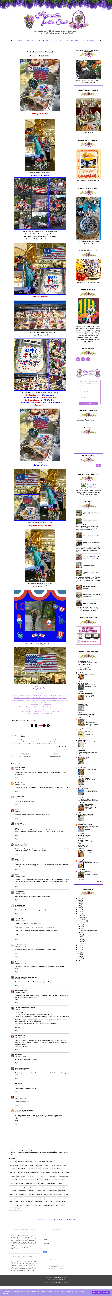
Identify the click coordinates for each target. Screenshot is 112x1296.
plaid (51, 1201)
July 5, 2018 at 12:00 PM (20, 946)
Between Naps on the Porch (86, 714)
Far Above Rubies (83, 840)
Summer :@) (87, 852)
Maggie (17, 1097)
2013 (79, 953)
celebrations (36, 1198)
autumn (66, 1194)
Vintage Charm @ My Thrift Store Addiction (43, 700)
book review (28, 1198)
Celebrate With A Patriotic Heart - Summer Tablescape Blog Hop (91, 557)
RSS (49, 1219)
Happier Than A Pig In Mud (85, 850)
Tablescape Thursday (25, 1187)
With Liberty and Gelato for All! (89, 930)
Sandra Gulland (19, 1183)
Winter (12, 1194)
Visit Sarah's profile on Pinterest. (85, 420)
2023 (79, 904)
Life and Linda (82, 740)
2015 (79, 949)
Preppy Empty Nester (84, 861)
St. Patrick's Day (51, 1183)
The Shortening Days (89, 759)
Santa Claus (29, 1183)
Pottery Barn (43, 1176)
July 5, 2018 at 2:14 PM (20, 978)
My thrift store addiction (22, 1068)
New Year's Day (21, 1176)
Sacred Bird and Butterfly (58, 1179)
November (82, 917)
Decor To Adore (19, 918)
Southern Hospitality (83, 668)
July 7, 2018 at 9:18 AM (20, 1037)
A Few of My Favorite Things (25, 1161)
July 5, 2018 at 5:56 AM (20, 876)
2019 (79, 911)
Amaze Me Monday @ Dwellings (27, 709)
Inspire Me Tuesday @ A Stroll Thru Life (48, 711)
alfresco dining (58, 1194)
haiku (16, 1201)
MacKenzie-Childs (31, 720)
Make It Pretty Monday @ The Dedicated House (49, 709)
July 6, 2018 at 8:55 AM (20, 992)
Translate (60, 1268)
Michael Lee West (45, 1172)
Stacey (17, 874)
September (82, 921)
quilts (63, 1201)
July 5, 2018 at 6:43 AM (20, 893)
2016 (79, 947)
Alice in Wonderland (40, 1161)
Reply (16, 778)
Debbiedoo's (81, 751)
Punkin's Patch (82, 768)
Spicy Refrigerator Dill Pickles (85, 842)
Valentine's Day (22, 1190)
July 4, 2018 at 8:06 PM (20, 811)
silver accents (20, 1205)
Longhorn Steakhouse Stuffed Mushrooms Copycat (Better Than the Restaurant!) (91, 723)
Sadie (11, 1183)
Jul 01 (83, 932)
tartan (57, 1205)
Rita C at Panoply (20, 767)
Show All (99, 881)
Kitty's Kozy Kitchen (83, 778)
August (81, 923)
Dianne (17, 810)
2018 (79, 913)
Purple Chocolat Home (84, 871)
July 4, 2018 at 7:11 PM (20, 769)
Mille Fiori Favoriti (83, 788)
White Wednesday (52, 1190)
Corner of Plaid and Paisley (85, 814)
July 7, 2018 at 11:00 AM (20, 1056)
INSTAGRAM (59, 1219)
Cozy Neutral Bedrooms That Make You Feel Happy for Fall (87, 663)
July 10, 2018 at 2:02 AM (20, 1098)
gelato (24, 720)
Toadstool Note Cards (90, 816)
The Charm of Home (83, 757)
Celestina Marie (19, 783)
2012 (79, 955)
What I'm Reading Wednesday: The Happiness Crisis (88, 733)
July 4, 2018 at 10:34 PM (20, 824)
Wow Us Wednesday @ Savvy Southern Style (40, 713)
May (80, 936)
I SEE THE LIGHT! (82, 847)
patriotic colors (38, 1201)
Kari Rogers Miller (20, 1035)
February (82, 941)
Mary (16, 859)
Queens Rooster (53, 1176)
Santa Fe (36, 1183)
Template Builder (61, 1279)
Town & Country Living (84, 661)
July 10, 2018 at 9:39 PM (20, 1111)
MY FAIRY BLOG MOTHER (62, 1282)
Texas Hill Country (43, 1187)
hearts (22, 1201)
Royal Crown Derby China (43, 1179)
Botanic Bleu (18, 823)
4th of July (13, 1161)
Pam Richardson (19, 891)
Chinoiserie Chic (82, 704)
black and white (18, 1198)
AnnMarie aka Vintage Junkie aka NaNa (26, 977)
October (81, 919)
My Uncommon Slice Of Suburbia (87, 799)
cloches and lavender (21, 945)
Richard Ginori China (21, 1179)
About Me (29, 40)
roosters (12, 1205)
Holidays (58, 40)
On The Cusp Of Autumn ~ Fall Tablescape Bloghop (91, 513)
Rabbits (12, 1179)
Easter (40, 1165)
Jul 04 (83, 928)
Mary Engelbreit (25, 1172)
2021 (79, 908)
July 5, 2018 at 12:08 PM (20, 963)
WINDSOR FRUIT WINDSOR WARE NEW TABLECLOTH (90, 807)
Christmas (24, 1165)
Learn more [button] (6, 1293)
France (53, 1165)
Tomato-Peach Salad (89, 674)
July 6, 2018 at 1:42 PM (20, 1009)
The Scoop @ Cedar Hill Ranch (29, 711)
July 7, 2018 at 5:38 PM (20, 1069)
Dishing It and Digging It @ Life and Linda (30, 707)
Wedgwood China (41, 1190)
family (47, 1198)
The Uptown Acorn (83, 683)
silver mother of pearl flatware (34, 1205)
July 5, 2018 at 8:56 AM (20, 920)
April (80, 938)
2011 (79, 957)
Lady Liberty (45, 1168)
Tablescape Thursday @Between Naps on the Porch (25, 695)
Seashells (86, 705)
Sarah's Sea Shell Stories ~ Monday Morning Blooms (91, 595)
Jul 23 (83, 926)
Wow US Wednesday (21, 1194)
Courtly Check (33, 1165)
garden (65, 1198)
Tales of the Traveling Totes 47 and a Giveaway (91, 873)
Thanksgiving (53, 1187)
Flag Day (47, 1165)
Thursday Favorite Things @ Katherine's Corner (30, 698)
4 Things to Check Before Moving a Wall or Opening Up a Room (87, 753)
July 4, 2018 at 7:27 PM (20, 784)
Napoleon (12, 1176)
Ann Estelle (50, 1161)
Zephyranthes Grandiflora (35, 1194)
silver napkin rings (48, 1205)
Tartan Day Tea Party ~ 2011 (89, 603)
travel (62, 1205)
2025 (79, 900)
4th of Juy (19, 720)
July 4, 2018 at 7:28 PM (20, 798)
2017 (79, 945)
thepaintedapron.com (21, 990)
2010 (79, 959)
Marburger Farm (14, 1172)
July (80, 925)
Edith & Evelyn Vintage (84, 835)
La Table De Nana (20, 905)
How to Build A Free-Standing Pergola (88, 800)
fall (43, 1198)
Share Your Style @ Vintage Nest (22, 700)
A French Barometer (83, 837)
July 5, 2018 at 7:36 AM (20, 906)
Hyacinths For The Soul (60, 1277)
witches (18, 1209)
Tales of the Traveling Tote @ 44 (91, 535)
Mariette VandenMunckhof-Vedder (25, 1007)
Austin (57, 1161)
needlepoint (29, 1201)
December (82, 915)
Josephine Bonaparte (34, 1168)
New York (30, 1176)
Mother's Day (65, 1172)
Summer (59, 1183)
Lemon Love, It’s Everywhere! (86, 716)
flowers (53, 1198)
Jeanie (17, 962)
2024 (79, 902)
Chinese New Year (15, 1165)
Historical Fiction (22, 1168)
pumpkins (57, 1201)
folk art (59, 1198)
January (81, 943)
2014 (79, 951)
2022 (79, 906)
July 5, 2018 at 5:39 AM (20, 860)
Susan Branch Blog (83, 845)
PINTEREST (71, 1219)
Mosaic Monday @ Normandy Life (52, 707)
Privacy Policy (88, 40)
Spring (42, 1183)
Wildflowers (62, 1190)
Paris (36, 1176)
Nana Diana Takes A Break (85, 693)
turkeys (12, 1209)
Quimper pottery (63, 1176)
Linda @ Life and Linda (21, 844)
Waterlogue (31, 1190)
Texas (34, 1187)
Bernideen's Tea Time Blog (85, 804)
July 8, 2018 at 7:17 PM (20, 1085)
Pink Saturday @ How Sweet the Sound (40, 704)
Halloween (13, 1168)
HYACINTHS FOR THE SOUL (86, 825)
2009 (79, 960)
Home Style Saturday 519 (85, 669)
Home (20, 40)
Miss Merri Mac (56, 1172)
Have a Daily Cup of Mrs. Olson (24, 1110)
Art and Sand (18, 1054)
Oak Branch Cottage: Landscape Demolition (90, 685)
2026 (79, 898)
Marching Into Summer (89, 565)
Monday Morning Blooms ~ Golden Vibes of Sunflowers (91, 828)
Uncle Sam (13, 1190)
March (81, 940)
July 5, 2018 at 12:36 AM (20, 845)
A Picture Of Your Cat (90, 769)
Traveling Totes (44, 40)
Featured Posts (72, 40)
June (81, 934)
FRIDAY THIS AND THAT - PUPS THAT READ (91, 695)
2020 (79, 909)
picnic (46, 1201)
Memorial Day (34, 1172)
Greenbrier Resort (61, 1165)
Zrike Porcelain (48, 1194)
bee (11, 1198)
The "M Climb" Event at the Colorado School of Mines (91, 790)
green (11, 1201)
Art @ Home (81, 730)
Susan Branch (13, 1187)
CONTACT (40, 1219)
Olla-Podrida (81, 719)
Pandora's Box (82, 673)
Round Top (32, 1179)
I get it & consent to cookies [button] (101, 1292)
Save (41, 725)
